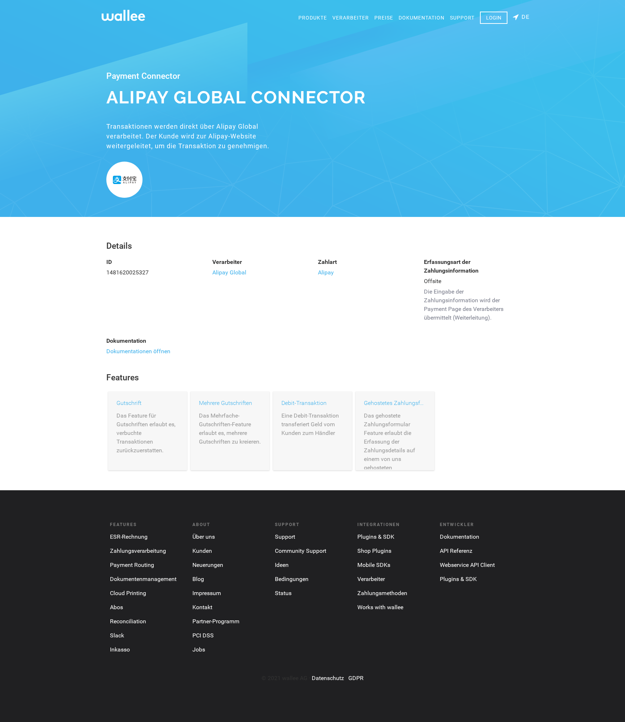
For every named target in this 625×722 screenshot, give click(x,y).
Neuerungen (207, 564)
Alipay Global (229, 272)
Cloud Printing (128, 593)
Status (283, 593)
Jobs (198, 649)
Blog (198, 579)
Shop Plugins (374, 550)
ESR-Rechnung (129, 536)
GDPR (355, 678)
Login (493, 18)
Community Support (300, 550)
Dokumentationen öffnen (138, 351)
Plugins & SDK (375, 536)
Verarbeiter (350, 18)
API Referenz (456, 550)
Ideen (282, 564)
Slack (117, 635)
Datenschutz (328, 678)
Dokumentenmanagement (143, 579)
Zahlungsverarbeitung (138, 550)
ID (109, 262)
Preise (383, 18)
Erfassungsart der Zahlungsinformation (451, 266)
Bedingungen (292, 579)
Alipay (326, 272)
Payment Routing (132, 564)
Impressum (206, 593)
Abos (116, 607)
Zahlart (327, 262)
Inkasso (120, 649)
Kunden (202, 550)
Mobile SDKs (373, 564)
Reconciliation (128, 621)
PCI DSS (203, 635)
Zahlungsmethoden (382, 593)
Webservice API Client (467, 564)
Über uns (203, 536)
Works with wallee (380, 607)
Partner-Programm (215, 621)
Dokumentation (422, 18)
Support (462, 18)
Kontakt (202, 607)
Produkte (312, 18)
